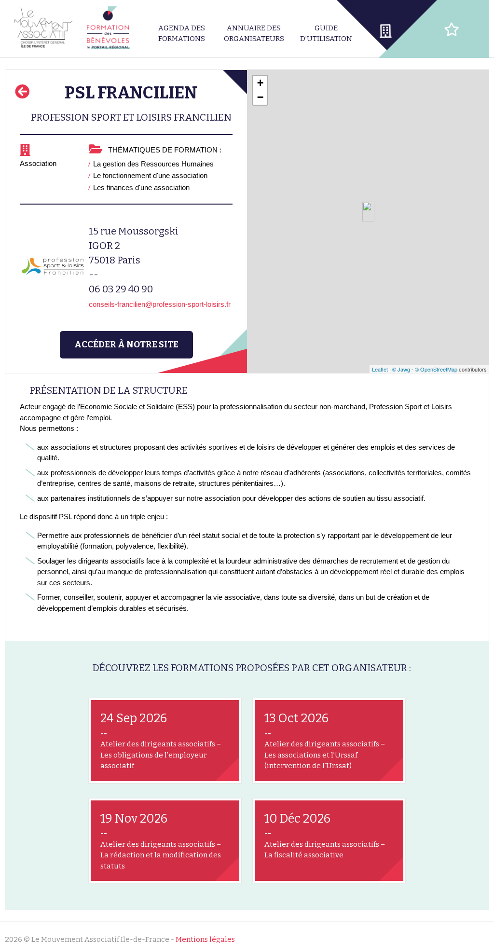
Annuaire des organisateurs (254, 33)
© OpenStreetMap (436, 369)
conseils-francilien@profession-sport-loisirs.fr (160, 304)
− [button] (260, 97)
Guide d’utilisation (326, 33)
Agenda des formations (181, 33)
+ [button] (260, 83)
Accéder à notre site (126, 344)
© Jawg (401, 369)
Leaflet (380, 369)
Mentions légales (205, 939)
